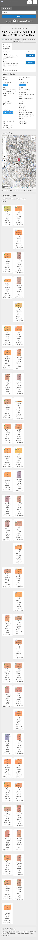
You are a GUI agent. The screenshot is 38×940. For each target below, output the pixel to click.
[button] (19, 160)
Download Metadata (11, 70)
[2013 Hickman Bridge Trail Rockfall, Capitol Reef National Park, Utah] (19, 40)
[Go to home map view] (4, 160)
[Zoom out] (4, 156)
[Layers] (33, 138)
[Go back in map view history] (4, 166)
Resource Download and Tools (6, 46)
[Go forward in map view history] (4, 163)
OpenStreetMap (25, 187)
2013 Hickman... (8, 224)
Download (30, 55)
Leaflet (13, 187)
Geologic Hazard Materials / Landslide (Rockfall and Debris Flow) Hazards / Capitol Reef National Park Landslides (19, 933)
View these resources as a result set (14, 199)
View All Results (19, 28)
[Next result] (26, 28)
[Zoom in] (4, 137)
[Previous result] (13, 28)
